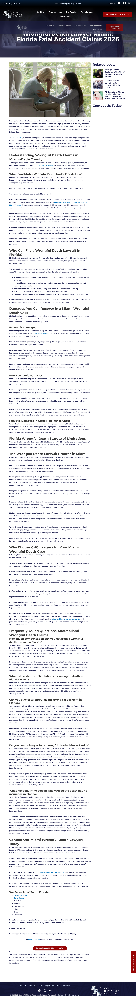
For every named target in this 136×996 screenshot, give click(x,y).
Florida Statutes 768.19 (44, 165)
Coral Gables (19, 898)
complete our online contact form (50, 872)
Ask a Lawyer (87, 12)
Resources (65, 17)
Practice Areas (55, 12)
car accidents (74, 619)
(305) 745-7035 (34, 939)
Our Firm (40, 12)
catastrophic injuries (41, 333)
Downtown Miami (21, 895)
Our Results (71, 12)
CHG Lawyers (17, 138)
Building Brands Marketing (68, 995)
